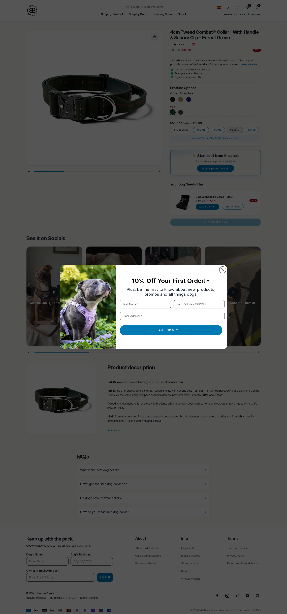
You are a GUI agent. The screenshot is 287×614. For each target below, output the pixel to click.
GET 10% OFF (171, 330)
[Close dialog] (222, 269)
